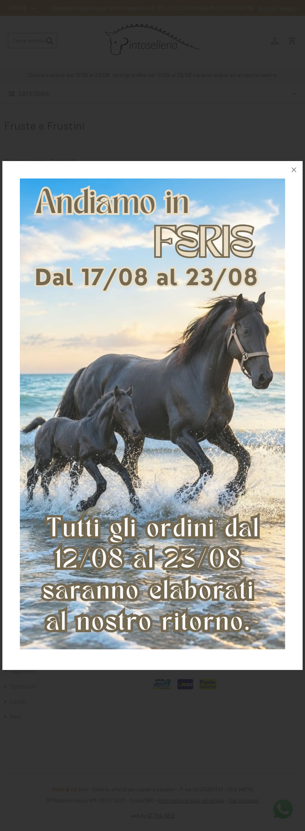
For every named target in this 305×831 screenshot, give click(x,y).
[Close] (294, 169)
